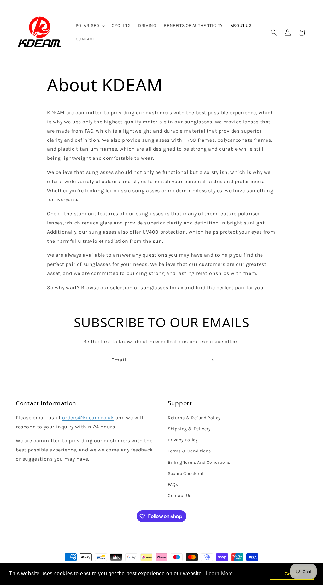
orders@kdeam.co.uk (88, 418)
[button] (90, 25)
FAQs (173, 484)
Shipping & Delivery (189, 429)
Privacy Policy (183, 440)
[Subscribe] (211, 360)
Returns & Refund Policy (194, 418)
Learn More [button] (219, 573)
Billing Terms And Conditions (199, 462)
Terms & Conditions (189, 451)
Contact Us (179, 495)
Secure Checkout (186, 473)
